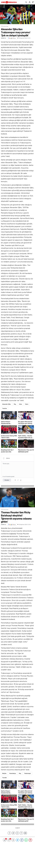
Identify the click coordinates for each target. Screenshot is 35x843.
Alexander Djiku (6, 404)
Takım (26, 404)
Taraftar (4, 408)
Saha (20, 404)
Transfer (4, 777)
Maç (15, 404)
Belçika (4, 773)
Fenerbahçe (12, 773)
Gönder (7, 480)
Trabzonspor (27, 773)
